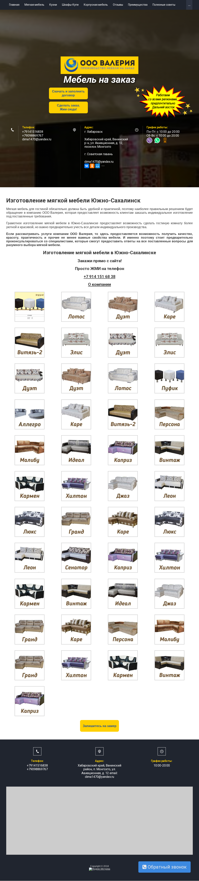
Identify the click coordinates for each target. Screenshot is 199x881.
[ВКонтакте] (86, 166)
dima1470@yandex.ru (36, 139)
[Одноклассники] (92, 166)
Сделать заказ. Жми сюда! (68, 107)
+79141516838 (32, 132)
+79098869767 (32, 135)
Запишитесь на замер (99, 726)
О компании (99, 284)
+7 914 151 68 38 (99, 276)
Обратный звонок (167, 867)
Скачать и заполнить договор (68, 93)
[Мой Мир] (97, 166)
